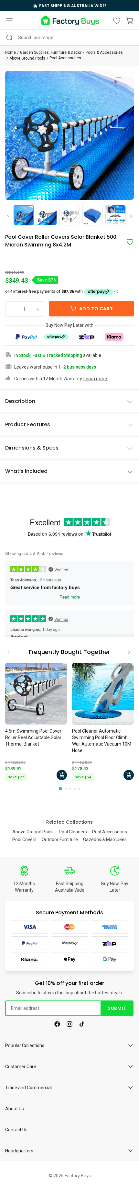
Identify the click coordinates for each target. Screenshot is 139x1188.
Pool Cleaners (73, 831)
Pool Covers (24, 839)
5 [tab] (79, 789)
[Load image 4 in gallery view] (92, 215)
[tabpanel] (36, 723)
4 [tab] (75, 789)
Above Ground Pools (27, 58)
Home (10, 52)
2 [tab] (66, 789)
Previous (10, 215)
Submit (117, 1008)
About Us (14, 1108)
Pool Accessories (65, 58)
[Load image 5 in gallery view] (115, 215)
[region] (69, 6)
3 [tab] (70, 789)
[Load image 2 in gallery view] (47, 215)
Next (128, 216)
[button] (9, 21)
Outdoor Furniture (60, 839)
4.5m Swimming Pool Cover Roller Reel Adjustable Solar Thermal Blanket (33, 737)
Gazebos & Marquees (105, 839)
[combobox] (69, 37)
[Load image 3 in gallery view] (69, 215)
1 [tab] (60, 788)
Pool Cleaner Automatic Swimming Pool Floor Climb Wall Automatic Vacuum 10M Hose (101, 740)
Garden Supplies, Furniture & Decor (50, 52)
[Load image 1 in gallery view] (24, 215)
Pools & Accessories (104, 52)
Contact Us (16, 1129)
